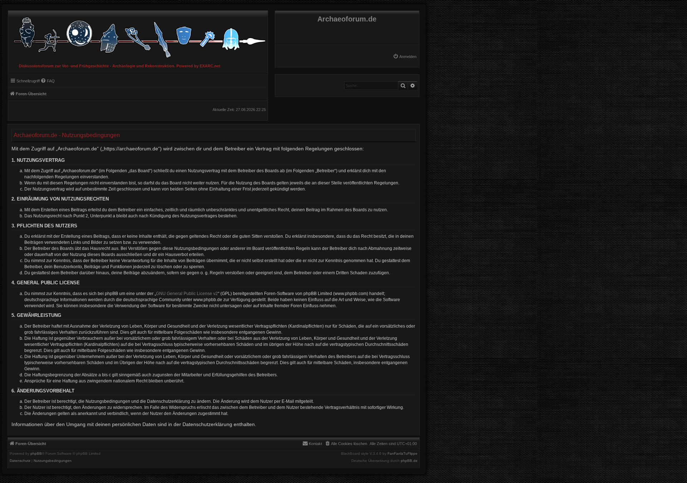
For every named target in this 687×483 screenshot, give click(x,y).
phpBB (36, 453)
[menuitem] (404, 56)
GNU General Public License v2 (187, 293)
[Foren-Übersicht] (138, 36)
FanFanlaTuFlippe (403, 453)
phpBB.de (409, 461)
